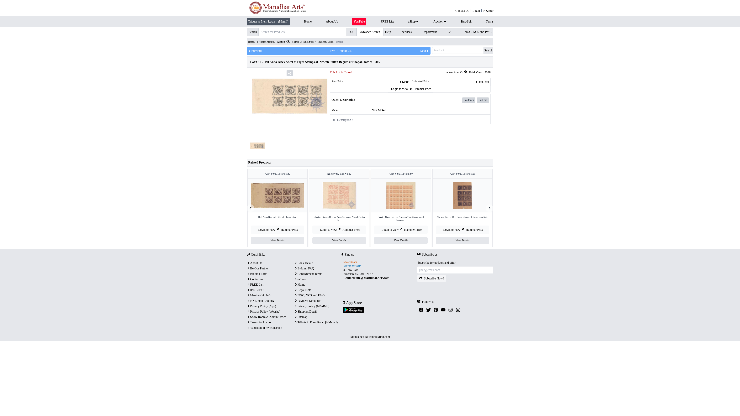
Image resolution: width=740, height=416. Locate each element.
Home (301, 284)
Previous (256, 50)
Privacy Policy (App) (263, 306)
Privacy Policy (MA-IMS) (313, 306)
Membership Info (260, 295)
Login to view (399, 89)
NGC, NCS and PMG (478, 32)
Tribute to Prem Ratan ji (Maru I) (268, 21)
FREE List (256, 284)
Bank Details (305, 263)
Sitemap (302, 317)
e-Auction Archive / (266, 41)
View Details (277, 240)
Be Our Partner (259, 268)
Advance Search (370, 32)
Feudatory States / (326, 41)
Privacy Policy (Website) (265, 311)
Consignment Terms (310, 273)
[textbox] (379, 274)
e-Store (302, 279)
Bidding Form (258, 273)
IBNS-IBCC (258, 290)
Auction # (283, 41)
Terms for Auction (261, 322)
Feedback (469, 100)
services (407, 32)
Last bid (482, 100)
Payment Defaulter (309, 300)
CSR (451, 32)
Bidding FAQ (306, 268)
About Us (256, 263)
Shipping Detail (307, 311)
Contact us (256, 279)
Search (488, 50)
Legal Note (304, 290)
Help (388, 32)
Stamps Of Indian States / (304, 41)
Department (429, 32)
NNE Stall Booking (262, 300)
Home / (252, 41)
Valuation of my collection (266, 327)
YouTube (359, 21)
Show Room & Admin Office (268, 317)
